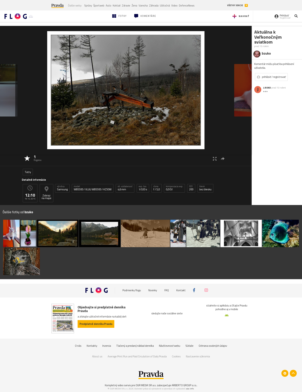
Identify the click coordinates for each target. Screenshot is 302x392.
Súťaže (189, 346)
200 (191, 188)
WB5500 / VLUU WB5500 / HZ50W (93, 188)
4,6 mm (125, 188)
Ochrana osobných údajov (213, 346)
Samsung (62, 188)
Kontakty (92, 346)
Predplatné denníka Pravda (96, 324)
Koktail (116, 5)
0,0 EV (174, 188)
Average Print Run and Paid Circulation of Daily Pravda (137, 356)
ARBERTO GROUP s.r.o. (184, 385)
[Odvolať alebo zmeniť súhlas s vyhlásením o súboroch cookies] (284, 373)
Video (174, 5)
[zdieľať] (223, 158)
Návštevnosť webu (169, 346)
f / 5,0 (156, 188)
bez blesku (205, 188)
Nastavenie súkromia (198, 356)
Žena (134, 5)
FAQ (166, 290)
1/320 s (143, 188)
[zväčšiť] (215, 158)
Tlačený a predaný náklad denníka (135, 346)
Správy (88, 5)
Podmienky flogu (132, 290)
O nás (78, 346)
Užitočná (165, 5)
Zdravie (126, 5)
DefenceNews (187, 5)
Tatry (28, 172)
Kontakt (181, 290)
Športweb (98, 5)
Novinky (152, 290)
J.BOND (267, 87)
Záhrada (154, 5)
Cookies (176, 356)
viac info (190, 388)
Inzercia (106, 346)
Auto (108, 5)
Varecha (143, 5)
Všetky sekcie (235, 5)
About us (97, 356)
